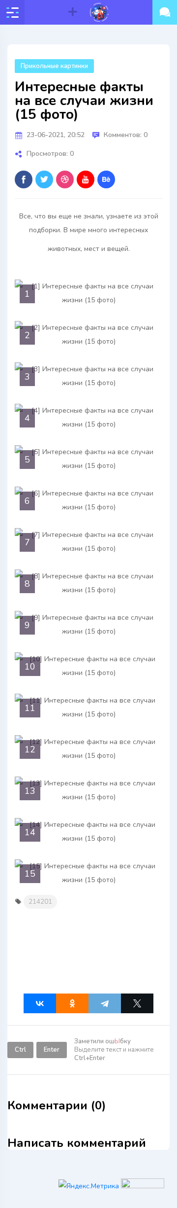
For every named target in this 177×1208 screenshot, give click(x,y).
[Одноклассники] (72, 1003)
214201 (40, 901)
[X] (137, 1003)
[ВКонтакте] (40, 1003)
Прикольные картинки (54, 66)
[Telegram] (104, 1003)
